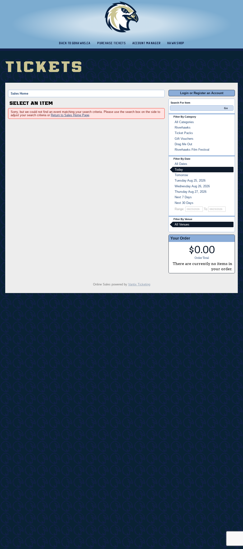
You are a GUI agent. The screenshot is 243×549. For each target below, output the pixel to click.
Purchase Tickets (111, 43)
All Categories (184, 122)
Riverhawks (183, 127)
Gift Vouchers (184, 138)
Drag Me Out (183, 144)
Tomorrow (181, 175)
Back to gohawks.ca (74, 43)
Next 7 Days (183, 197)
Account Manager (146, 43)
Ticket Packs (184, 133)
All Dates (181, 164)
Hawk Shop (175, 43)
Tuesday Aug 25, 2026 (190, 180)
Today (179, 169)
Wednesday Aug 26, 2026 (192, 186)
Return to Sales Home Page (70, 115)
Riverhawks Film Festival (192, 149)
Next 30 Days (184, 203)
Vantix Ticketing (139, 284)
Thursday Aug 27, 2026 (190, 191)
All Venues (182, 224)
